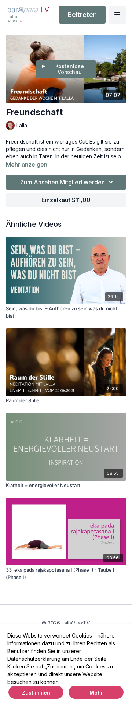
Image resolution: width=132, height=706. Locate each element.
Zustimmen (36, 692)
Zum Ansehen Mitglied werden (62, 182)
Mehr (96, 692)
